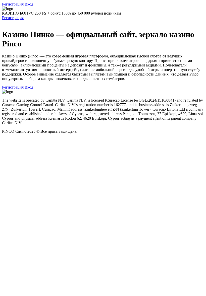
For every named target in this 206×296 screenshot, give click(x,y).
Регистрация (13, 4)
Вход (29, 4)
